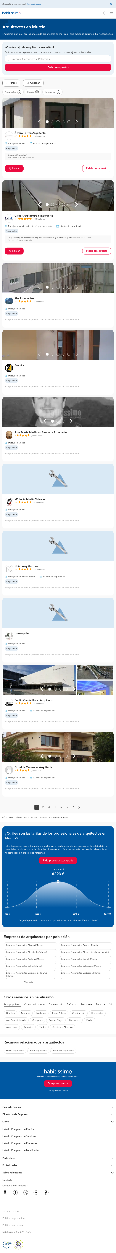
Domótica (28, 1027)
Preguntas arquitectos (63, 1051)
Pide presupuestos (58, 1083)
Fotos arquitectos (38, 1051)
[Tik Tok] (46, 1193)
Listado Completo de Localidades (20, 1150)
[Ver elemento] (47, 121)
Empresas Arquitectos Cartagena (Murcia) (81, 973)
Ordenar (35, 83)
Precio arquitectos (15, 1051)
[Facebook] (15, 1193)
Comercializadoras (34, 1004)
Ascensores (11, 1027)
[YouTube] (36, 1193)
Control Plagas (56, 1020)
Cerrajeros (37, 1020)
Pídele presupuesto (96, 168)
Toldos (42, 1027)
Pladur (89, 1020)
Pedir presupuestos (58, 67)
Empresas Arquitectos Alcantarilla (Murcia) (26, 952)
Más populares (12, 1004)
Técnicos (33, 817)
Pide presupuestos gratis (58, 860)
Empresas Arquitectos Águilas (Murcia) (79, 945)
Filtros (13, 83)
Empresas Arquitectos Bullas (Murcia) (24, 966)
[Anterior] (39, 121)
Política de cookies (12, 1225)
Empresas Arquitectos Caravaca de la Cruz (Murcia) (26, 974)
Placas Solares (59, 1013)
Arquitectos (45, 817)
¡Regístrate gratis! (33, 4)
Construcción (56, 1004)
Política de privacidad (14, 1218)
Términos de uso (11, 1211)
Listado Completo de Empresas (19, 1143)
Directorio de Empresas (17, 817)
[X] (25, 1193)
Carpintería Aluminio (62, 1027)
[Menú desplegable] (113, 13)
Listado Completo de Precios (18, 1129)
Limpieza (10, 1013)
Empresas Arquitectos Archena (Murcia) (25, 959)
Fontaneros (74, 1020)
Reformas (72, 1004)
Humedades (97, 1013)
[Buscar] (105, 13)
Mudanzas (86, 1004)
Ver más (28, 982)
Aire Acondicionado (16, 1020)
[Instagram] (5, 1193)
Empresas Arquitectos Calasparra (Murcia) (81, 966)
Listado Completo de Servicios (19, 1136)
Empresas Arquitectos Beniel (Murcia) (79, 959)
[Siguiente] (76, 121)
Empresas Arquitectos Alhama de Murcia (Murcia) (85, 952)
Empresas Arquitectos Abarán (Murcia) (24, 945)
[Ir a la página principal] (11, 13)
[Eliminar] (19, 92)
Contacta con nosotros (14, 1186)
